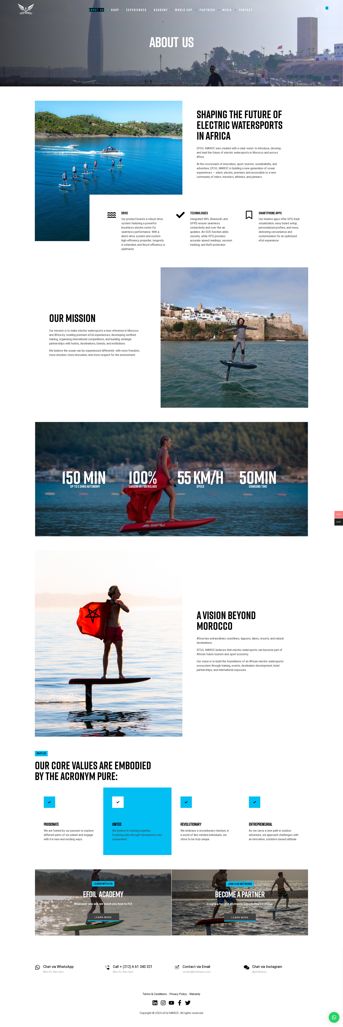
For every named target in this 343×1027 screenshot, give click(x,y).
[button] (334, 1017)
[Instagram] (163, 1003)
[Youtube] (171, 1003)
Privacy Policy (178, 994)
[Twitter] (188, 1003)
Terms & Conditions (155, 994)
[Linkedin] (155, 1003)
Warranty (194, 994)
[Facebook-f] (179, 1003)
